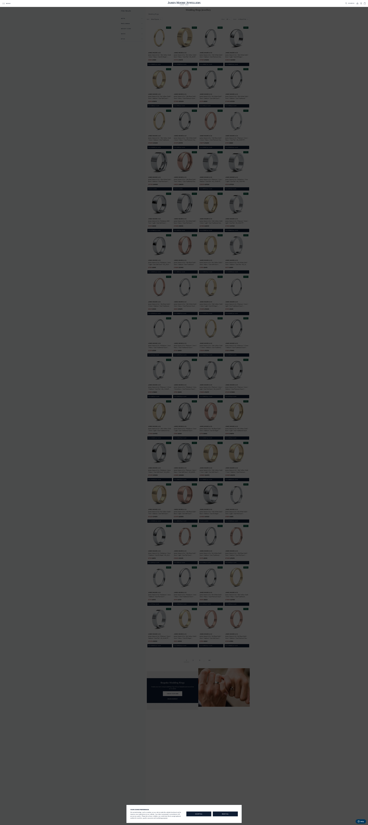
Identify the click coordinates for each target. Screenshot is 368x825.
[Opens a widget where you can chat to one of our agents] (360, 821)
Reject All (225, 814)
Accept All (198, 814)
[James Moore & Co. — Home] (184, 3)
